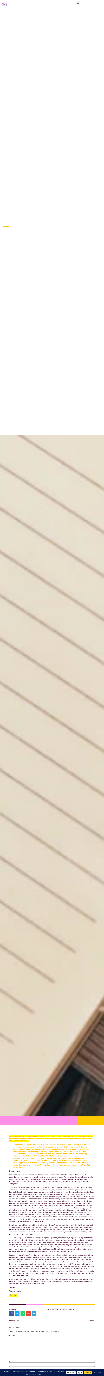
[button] (78, 2)
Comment (13, 1335)
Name (12, 1361)
